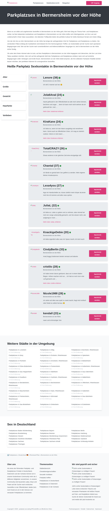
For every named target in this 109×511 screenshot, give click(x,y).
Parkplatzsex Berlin (78, 430)
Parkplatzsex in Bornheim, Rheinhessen (85, 350)
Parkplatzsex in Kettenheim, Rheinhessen (85, 366)
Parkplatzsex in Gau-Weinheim (81, 396)
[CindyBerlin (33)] (35, 249)
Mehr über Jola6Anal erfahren (53, 111)
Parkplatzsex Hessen (16, 436)
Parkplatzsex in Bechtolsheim (50, 383)
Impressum (98, 509)
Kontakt (83, 509)
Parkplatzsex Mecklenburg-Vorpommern (53, 436)
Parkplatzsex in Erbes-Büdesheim (20, 366)
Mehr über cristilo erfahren (52, 283)
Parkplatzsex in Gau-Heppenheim (20, 372)
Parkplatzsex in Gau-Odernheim (82, 372)
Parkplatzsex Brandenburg (18, 433)
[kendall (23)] (33, 313)
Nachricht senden (97, 82)
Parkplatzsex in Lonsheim (17, 350)
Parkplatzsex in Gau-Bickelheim (19, 404)
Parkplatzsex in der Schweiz (49, 487)
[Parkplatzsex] (12, 3)
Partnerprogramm (74, 509)
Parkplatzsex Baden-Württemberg (20, 430)
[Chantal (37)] (34, 165)
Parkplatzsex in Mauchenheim (19, 391)
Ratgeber (66, 3)
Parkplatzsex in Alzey (16, 355)
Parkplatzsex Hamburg (79, 433)
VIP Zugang (95, 3)
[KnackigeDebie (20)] (35, 233)
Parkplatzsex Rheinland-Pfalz (50, 439)
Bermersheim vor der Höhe (52, 81)
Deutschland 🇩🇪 (23, 455)
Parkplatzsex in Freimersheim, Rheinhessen (19, 397)
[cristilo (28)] (33, 267)
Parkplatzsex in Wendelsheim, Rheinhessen (19, 384)
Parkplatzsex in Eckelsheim (80, 404)
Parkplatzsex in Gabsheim (80, 391)
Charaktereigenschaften (48, 471)
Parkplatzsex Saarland (79, 439)
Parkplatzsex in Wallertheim (80, 377)
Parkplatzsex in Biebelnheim (81, 361)
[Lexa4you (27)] (34, 185)
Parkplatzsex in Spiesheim (80, 355)
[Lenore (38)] (33, 78)
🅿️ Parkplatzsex (12, 455)
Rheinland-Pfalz (35, 455)
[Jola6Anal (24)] (31, 94)
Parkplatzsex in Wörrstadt (49, 396)
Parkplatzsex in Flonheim (17, 361)
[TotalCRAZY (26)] (35, 150)
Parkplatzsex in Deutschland (49, 481)
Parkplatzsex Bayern (47, 430)
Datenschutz (90, 509)
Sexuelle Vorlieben (46, 474)
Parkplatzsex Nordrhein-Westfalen (20, 439)
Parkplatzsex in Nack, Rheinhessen (52, 391)
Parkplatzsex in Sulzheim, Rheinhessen (53, 377)
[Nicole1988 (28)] (35, 293)
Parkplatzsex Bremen (47, 433)
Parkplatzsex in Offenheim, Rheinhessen (85, 383)
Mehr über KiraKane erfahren (53, 138)
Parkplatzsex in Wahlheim (49, 372)
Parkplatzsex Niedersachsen (81, 436)
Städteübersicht (52, 3)
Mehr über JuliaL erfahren (52, 222)
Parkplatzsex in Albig (47, 350)
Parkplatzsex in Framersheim (50, 366)
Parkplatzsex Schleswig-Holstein (82, 441)
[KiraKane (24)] (34, 122)
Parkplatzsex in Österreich (48, 484)
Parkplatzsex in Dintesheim (49, 404)
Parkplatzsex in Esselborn (17, 377)
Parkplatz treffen (45, 477)
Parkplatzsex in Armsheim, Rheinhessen (54, 361)
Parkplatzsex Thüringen (17, 444)
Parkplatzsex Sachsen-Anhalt (50, 441)
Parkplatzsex (38, 3)
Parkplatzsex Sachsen (16, 441)
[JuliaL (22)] (33, 205)
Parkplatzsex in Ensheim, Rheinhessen (53, 355)
